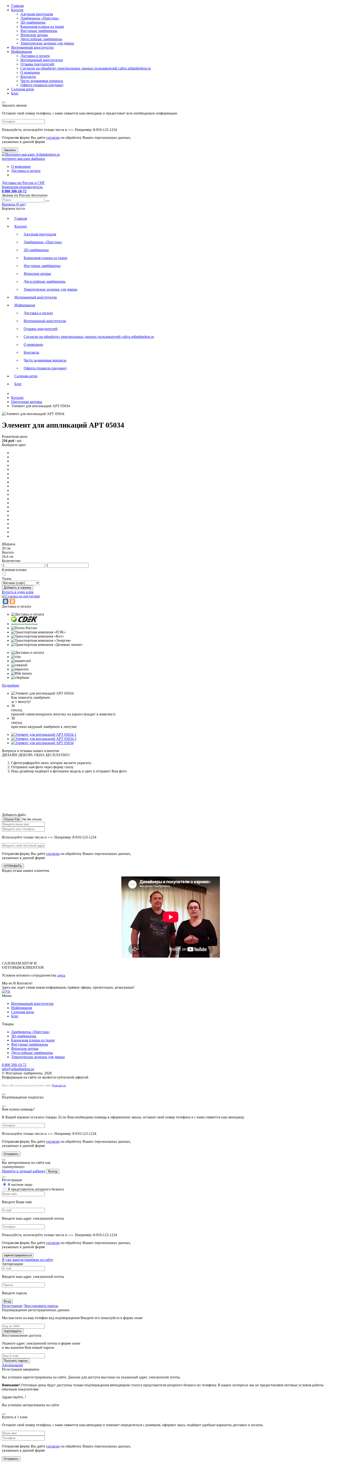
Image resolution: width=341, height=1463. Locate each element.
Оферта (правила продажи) (41, 85)
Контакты (28, 77)
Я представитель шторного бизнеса (35, 1189)
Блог (15, 93)
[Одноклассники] (12, 601)
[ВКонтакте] (5, 601)
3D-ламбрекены (32, 22)
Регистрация (12, 1306)
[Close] (4, 102)
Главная (17, 6)
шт (14, 204)
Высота (8, 552)
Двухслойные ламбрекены (41, 39)
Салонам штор (22, 89)
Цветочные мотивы (26, 402)
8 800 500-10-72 (14, 1065)
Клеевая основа (14, 570)
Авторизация (12, 1365)
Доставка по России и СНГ (23, 183)
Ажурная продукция (36, 14)
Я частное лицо (19, 1185)
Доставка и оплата (35, 56)
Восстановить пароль (41, 1306)
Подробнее (10, 685)
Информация (21, 52)
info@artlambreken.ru (18, 1069)
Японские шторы (34, 35)
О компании (30, 72)
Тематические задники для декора (47, 43)
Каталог (17, 10)
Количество (11, 561)
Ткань (6, 579)
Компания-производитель (22, 187)
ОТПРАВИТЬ (13, 866)
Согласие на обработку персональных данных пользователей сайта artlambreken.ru (85, 68)
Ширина (8, 544)
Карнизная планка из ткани (42, 27)
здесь (61, 975)
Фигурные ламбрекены (38, 31)
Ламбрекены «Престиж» (39, 18)
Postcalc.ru (59, 1085)
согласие (53, 138)
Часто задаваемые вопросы (41, 81)
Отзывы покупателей (37, 64)
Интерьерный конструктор (32, 47)
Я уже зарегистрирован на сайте (27, 1260)
